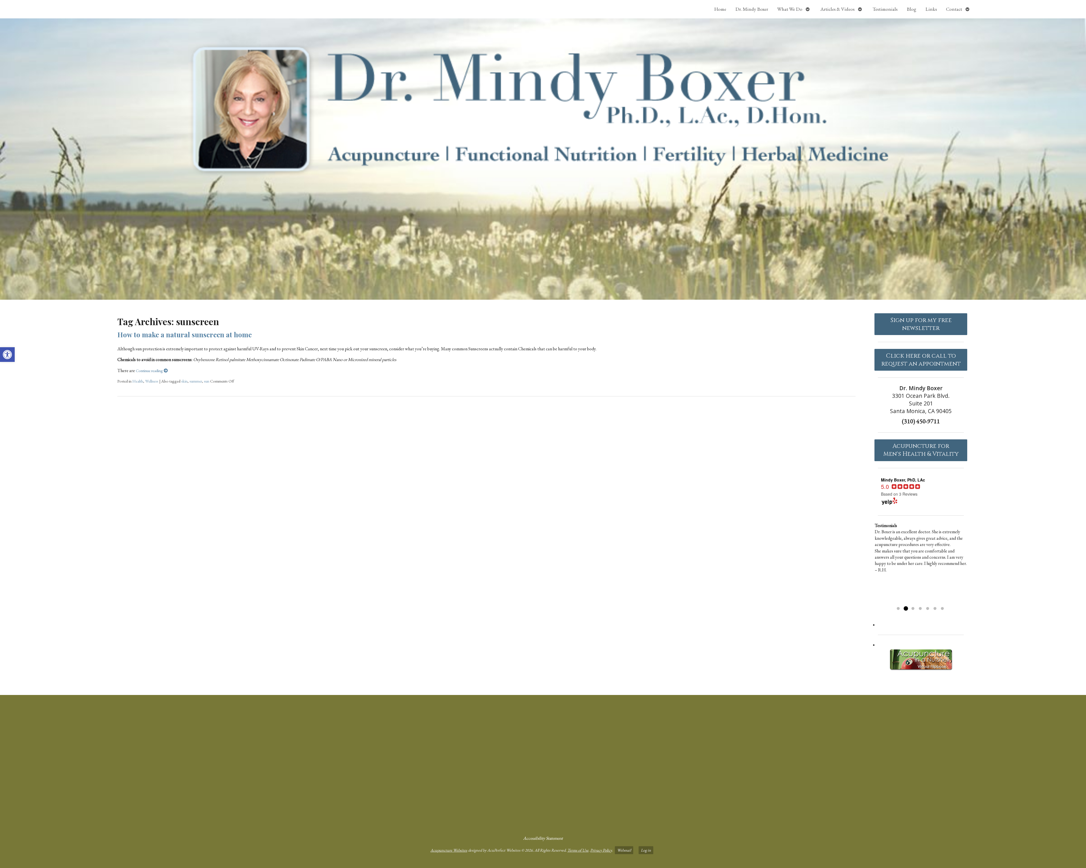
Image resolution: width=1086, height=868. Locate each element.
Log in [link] (646, 850)
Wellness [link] (151, 381)
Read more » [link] (905, 601)
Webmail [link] (624, 850)
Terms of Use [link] (578, 850)
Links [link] (931, 9)
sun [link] (206, 381)
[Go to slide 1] (898, 609)
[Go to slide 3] (913, 609)
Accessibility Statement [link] (543, 838)
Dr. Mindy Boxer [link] (751, 9)
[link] (7, 354)
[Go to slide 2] (905, 609)
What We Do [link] (789, 9)
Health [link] (137, 381)
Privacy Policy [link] (601, 850)
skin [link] (184, 381)
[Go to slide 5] (927, 609)
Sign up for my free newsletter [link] (921, 324)
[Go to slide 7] (942, 609)
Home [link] (720, 9)
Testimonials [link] (885, 9)
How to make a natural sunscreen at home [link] (184, 334)
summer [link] (195, 381)
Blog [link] (911, 9)
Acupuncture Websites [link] (448, 850)
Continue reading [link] (150, 370)
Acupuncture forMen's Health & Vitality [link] (921, 450)
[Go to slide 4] (920, 609)
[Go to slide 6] (935, 609)
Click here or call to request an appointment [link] (921, 360)
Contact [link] (954, 9)
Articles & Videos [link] (837, 9)
